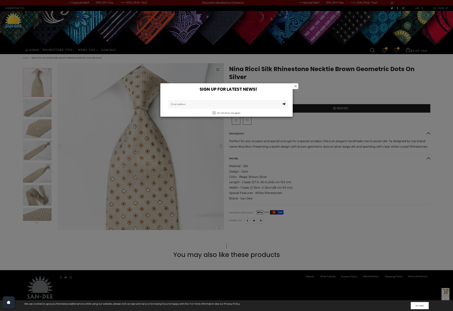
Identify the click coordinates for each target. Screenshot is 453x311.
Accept (419, 305)
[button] (283, 104)
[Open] (9, 302)
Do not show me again (228, 113)
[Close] (295, 86)
